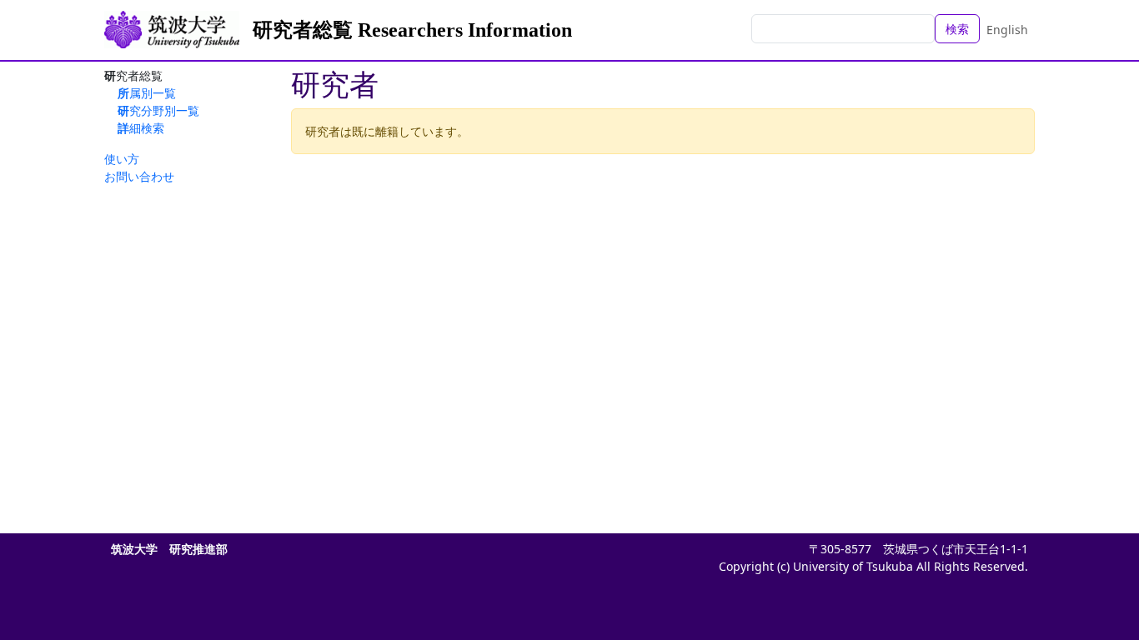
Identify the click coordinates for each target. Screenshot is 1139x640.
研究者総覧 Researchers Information (412, 30)
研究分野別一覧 (158, 110)
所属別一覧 (147, 93)
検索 (957, 29)
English (1007, 30)
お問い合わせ (139, 176)
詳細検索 (141, 128)
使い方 (121, 159)
